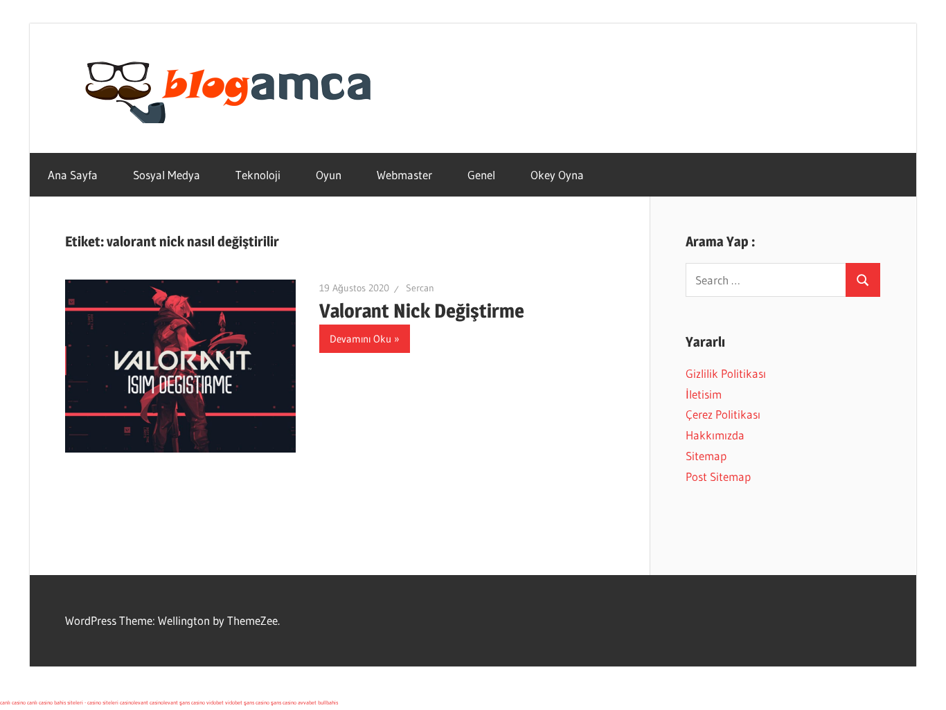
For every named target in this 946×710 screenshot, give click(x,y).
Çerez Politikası (723, 414)
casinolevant (134, 702)
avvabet (307, 702)
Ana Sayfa (73, 174)
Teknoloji (257, 174)
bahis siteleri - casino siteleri (86, 702)
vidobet (215, 702)
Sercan (420, 288)
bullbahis (328, 702)
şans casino (192, 702)
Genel (481, 174)
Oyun (328, 174)
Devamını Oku (360, 338)
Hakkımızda (715, 435)
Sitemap (706, 455)
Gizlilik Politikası (726, 373)
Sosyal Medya (166, 174)
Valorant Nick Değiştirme (421, 310)
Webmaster (404, 174)
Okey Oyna (557, 174)
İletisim (704, 394)
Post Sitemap (718, 476)
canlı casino (13, 702)
